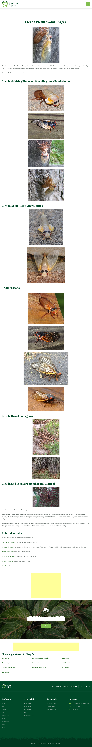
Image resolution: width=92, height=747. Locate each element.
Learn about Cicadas (8, 542)
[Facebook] (82, 686)
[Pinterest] (89, 686)
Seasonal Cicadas (8, 547)
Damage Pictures (7, 561)
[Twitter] (87, 686)
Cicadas (4, 566)
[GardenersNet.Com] (11, 4)
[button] (88, 4)
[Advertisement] (46, 585)
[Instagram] (84, 686)
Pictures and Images (8, 556)
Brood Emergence (8, 552)
